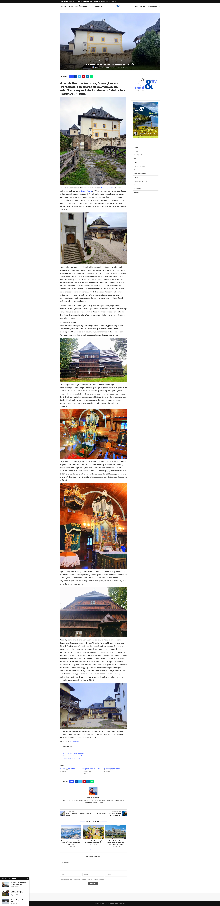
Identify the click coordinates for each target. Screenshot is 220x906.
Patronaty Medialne (139, 166)
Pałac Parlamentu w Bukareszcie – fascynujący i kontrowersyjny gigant (115, 842)
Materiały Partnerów (139, 155)
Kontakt (114, 1)
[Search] (159, 6)
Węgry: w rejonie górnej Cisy (67, 768)
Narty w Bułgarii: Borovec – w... (19, 900)
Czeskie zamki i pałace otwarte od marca (74, 751)
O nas (61, 1)
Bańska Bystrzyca (107, 188)
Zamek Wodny (86, 191)
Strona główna (98, 60)
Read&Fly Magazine (74, 741)
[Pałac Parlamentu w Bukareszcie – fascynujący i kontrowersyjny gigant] (115, 832)
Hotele (135, 6)
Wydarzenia (97, 6)
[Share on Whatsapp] (91, 76)
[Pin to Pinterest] (83, 76)
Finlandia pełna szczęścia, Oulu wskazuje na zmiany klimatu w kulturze (71, 842)
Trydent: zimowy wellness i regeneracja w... (19, 883)
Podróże (63, 6)
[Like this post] (72, 76)
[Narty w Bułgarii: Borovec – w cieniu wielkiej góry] (5, 901)
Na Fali (142, 6)
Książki (136, 151)
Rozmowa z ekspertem (140, 181)
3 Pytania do (152, 6)
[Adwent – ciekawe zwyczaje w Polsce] (5, 893)
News (71, 6)
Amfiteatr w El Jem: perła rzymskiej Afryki (74, 753)
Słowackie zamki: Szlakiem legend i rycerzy (75, 756)
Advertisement (87, 1)
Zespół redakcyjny (69, 1)
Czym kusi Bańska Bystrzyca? (112, 768)
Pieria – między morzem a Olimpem (72, 758)
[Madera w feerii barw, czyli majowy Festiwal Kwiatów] (93, 832)
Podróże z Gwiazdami (83, 6)
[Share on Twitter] (79, 76)
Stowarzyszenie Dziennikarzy (102, 1)
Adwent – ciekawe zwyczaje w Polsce (17, 892)
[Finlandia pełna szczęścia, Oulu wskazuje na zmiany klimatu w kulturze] (71, 832)
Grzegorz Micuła (93, 797)
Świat (135, 184)
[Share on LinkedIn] (87, 76)
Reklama (79, 1)
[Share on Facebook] (75, 76)
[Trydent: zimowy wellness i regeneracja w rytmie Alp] (5, 884)
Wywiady (136, 192)
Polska (136, 177)
